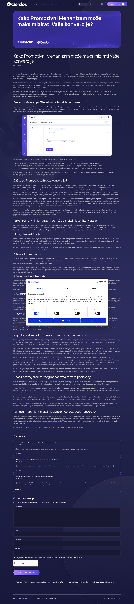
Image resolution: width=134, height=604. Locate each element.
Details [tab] (67, 288)
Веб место (18, 548)
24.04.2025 (19, 445)
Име (17, 530)
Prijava (96, 4)
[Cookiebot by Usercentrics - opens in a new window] (98, 282)
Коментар (18, 506)
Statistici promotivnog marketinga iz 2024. (66, 203)
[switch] (56, 313)
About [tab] (94, 288)
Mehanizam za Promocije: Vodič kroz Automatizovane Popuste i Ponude (37, 460)
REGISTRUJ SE (115, 4)
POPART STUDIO (28, 598)
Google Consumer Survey (64, 192)
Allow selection (67, 321)
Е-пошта (18, 539)
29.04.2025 (19, 462)
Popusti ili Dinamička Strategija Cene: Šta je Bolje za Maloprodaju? (36, 443)
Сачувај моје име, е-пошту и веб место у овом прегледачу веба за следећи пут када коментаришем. (49, 558)
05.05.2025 (19, 478)
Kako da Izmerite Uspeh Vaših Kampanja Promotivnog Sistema (34, 476)
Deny (40, 321)
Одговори (18, 453)
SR (82, 4)
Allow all (93, 321)
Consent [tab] (39, 288)
